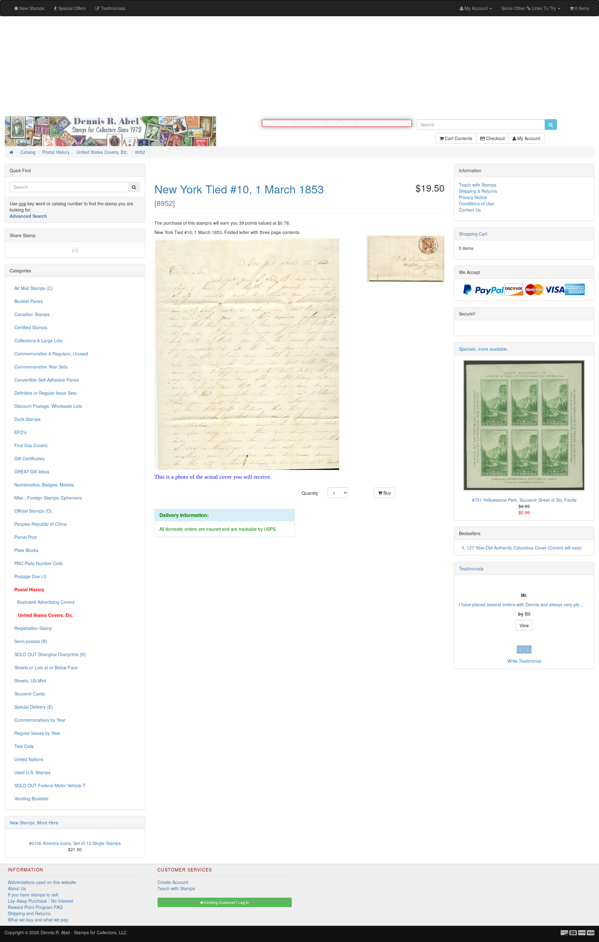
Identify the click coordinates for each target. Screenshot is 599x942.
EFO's (20, 432)
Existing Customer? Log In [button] (226, 902)
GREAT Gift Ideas (31, 471)
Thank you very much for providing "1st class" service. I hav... (519, 604)
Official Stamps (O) (33, 511)
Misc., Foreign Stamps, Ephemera (48, 498)
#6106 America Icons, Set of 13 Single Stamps (75, 843)
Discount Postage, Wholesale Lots (48, 406)
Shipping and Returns (29, 913)
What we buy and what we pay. (38, 919)
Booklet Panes (28, 301)
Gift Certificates (29, 458)
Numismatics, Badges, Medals (44, 484)
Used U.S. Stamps (32, 772)
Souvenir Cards (29, 694)
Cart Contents (458, 138)
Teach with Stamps (477, 185)
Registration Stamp (33, 628)
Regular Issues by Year (37, 733)
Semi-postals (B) (30, 641)
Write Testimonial (524, 661)
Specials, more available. (483, 349)
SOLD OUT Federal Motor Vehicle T (49, 785)
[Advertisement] (299, 66)
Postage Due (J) (30, 576)
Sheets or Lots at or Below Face (46, 667)
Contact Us (470, 210)
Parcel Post (25, 537)
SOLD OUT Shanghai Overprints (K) (50, 654)
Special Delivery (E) (33, 707)
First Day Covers (30, 445)
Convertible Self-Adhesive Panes (46, 380)
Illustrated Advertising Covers (44, 602)
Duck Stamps (27, 419)
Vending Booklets (31, 798)
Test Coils (24, 746)
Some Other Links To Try (529, 8)
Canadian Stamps (32, 314)
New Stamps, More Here (34, 822)
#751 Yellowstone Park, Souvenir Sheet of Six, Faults (524, 500)
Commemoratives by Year (40, 720)
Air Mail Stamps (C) (33, 288)
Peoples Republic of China (40, 524)
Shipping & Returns (478, 191)
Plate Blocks (26, 550)
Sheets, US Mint (30, 680)
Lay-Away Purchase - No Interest (40, 901)
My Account (528, 138)
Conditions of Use (476, 203)
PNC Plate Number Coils (38, 563)
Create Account (173, 882)
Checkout (495, 138)
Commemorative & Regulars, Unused (51, 353)
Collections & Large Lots (38, 340)
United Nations (28, 759)
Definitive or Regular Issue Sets (45, 393)
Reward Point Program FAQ (35, 907)
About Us (17, 888)
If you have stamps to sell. (33, 894)
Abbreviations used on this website (42, 882)
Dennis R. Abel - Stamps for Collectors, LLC (84, 932)
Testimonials (471, 568)
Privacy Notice (473, 197)
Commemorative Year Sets (40, 367)
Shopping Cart (473, 234)
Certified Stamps (30, 327)
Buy (386, 493)
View (524, 625)
